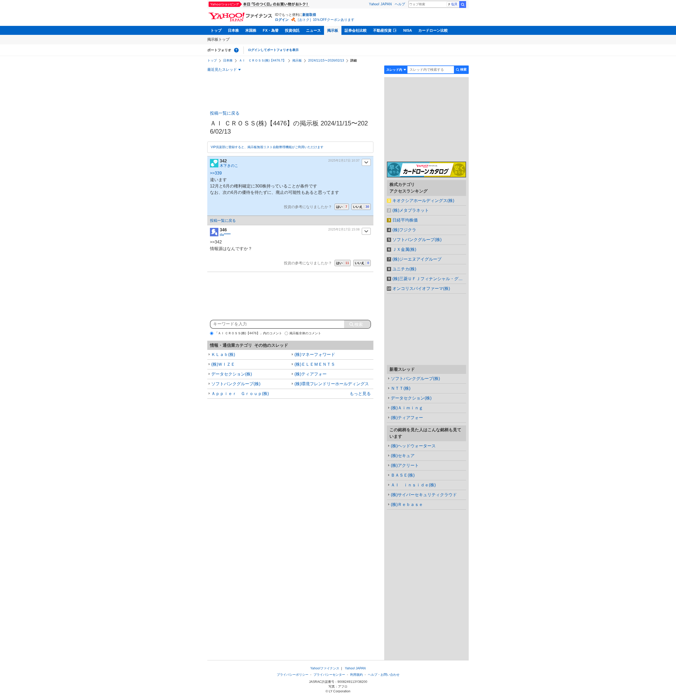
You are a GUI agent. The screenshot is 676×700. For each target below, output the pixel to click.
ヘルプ (400, 4)
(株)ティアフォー (310, 374)
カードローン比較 (433, 30)
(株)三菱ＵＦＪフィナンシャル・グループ (429, 278)
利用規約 (356, 674)
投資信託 (292, 30)
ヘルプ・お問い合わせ (384, 674)
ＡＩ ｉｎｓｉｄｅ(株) (413, 485)
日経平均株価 (405, 220)
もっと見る (360, 393)
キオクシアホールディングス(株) (423, 200)
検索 (462, 4)
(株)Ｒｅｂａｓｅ (407, 504)
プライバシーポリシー (292, 674)
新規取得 (309, 15)
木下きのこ (229, 165)
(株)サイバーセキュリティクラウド (424, 494)
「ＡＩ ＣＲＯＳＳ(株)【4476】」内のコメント (248, 333)
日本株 (233, 30)
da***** (225, 234)
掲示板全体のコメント (305, 333)
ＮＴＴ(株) (400, 388)
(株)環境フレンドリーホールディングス (331, 384)
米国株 (250, 30)
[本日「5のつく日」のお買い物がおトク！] (270, 4)
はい (341, 207)
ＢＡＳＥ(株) (403, 475)
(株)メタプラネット (410, 210)
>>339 (216, 173)
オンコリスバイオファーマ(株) (421, 288)
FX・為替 (271, 30)
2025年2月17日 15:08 (344, 229)
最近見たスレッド (222, 69)
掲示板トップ (218, 39)
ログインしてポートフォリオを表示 (273, 50)
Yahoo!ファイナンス (324, 668)
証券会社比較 (356, 30)
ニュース (313, 30)
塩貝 (454, 4)
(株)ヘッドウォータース (413, 446)
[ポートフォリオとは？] (236, 50)
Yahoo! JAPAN (380, 4)
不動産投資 (382, 30)
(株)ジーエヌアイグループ (417, 259)
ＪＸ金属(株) (404, 249)
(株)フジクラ (404, 230)
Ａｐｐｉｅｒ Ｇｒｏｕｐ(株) (240, 393)
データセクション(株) (231, 374)
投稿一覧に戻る (225, 113)
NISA (407, 30)
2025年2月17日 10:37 (344, 160)
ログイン (282, 20)
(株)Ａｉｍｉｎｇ (407, 408)
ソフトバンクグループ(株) (235, 384)
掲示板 (332, 30)
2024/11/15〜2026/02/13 (326, 60)
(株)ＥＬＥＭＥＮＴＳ (314, 364)
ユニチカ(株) (404, 269)
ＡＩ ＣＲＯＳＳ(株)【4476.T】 (262, 60)
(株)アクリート (405, 465)
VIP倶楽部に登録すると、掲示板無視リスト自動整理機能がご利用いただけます (267, 147)
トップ (216, 30)
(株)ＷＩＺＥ (223, 364)
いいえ (361, 207)
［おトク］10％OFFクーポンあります (325, 20)
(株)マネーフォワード (314, 354)
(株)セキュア (403, 455)
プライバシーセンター (329, 674)
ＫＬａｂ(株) (223, 354)
